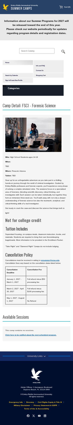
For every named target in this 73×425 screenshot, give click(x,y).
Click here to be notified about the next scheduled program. (31, 335)
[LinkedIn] (44, 415)
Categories (13, 88)
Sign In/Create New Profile (13, 80)
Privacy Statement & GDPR (45, 405)
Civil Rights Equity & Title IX (50, 402)
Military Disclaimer (22, 405)
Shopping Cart (41, 75)
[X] (33, 415)
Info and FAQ (40, 66)
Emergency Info (16, 402)
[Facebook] (28, 415)
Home (7, 62)
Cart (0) (67, 7)
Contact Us (39, 70)
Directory (30, 402)
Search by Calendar (11, 75)
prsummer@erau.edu (50, 260)
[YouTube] (39, 415)
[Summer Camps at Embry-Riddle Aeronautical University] (20, 7)
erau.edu (36, 382)
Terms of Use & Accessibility (36, 409)
